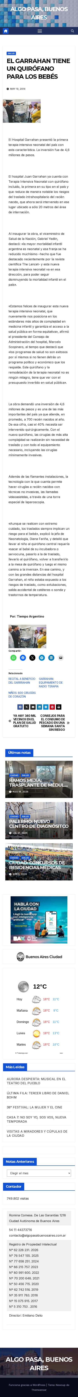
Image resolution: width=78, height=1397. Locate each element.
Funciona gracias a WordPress (27, 1384)
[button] (72, 31)
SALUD (11, 53)
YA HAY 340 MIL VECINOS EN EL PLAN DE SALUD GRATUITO (24, 721)
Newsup (61, 1384)
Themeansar (39, 1389)
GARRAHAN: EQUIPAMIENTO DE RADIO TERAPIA (51, 682)
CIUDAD (14, 775)
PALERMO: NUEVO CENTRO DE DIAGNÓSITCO (39, 824)
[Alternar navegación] (40, 31)
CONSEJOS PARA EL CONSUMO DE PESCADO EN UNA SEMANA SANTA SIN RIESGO (52, 723)
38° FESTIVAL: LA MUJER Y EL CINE (34, 1107)
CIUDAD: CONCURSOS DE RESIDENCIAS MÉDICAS (37, 865)
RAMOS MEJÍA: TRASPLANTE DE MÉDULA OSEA (38, 785)
